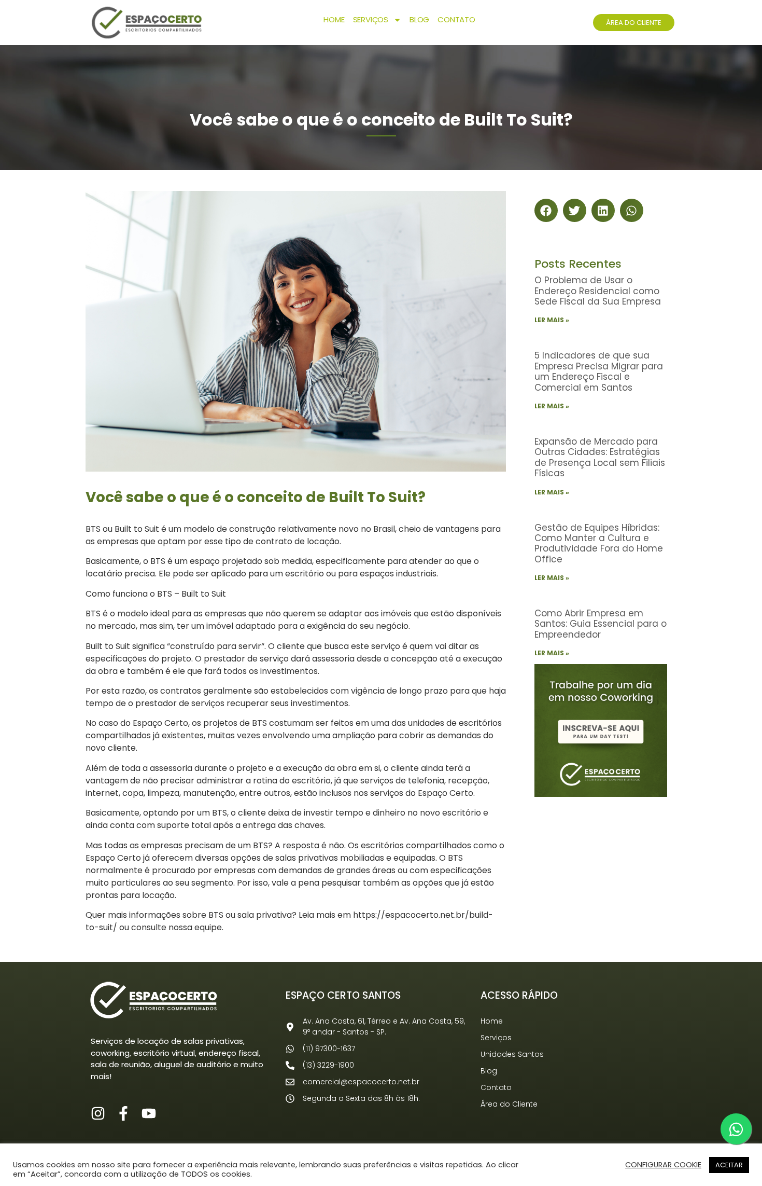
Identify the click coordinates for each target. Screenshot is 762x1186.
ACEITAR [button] (729, 1165)
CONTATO (456, 19)
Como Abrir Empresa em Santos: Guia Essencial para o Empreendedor (600, 624)
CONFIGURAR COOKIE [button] (663, 1164)
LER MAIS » (551, 319)
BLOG (419, 19)
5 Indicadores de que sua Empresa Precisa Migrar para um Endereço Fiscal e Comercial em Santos (598, 371)
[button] (546, 210)
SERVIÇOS (370, 19)
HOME (333, 19)
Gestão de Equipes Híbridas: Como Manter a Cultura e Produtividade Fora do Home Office (598, 543)
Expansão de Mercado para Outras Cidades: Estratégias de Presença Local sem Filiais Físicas (599, 457)
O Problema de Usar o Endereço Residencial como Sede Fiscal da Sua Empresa (597, 291)
